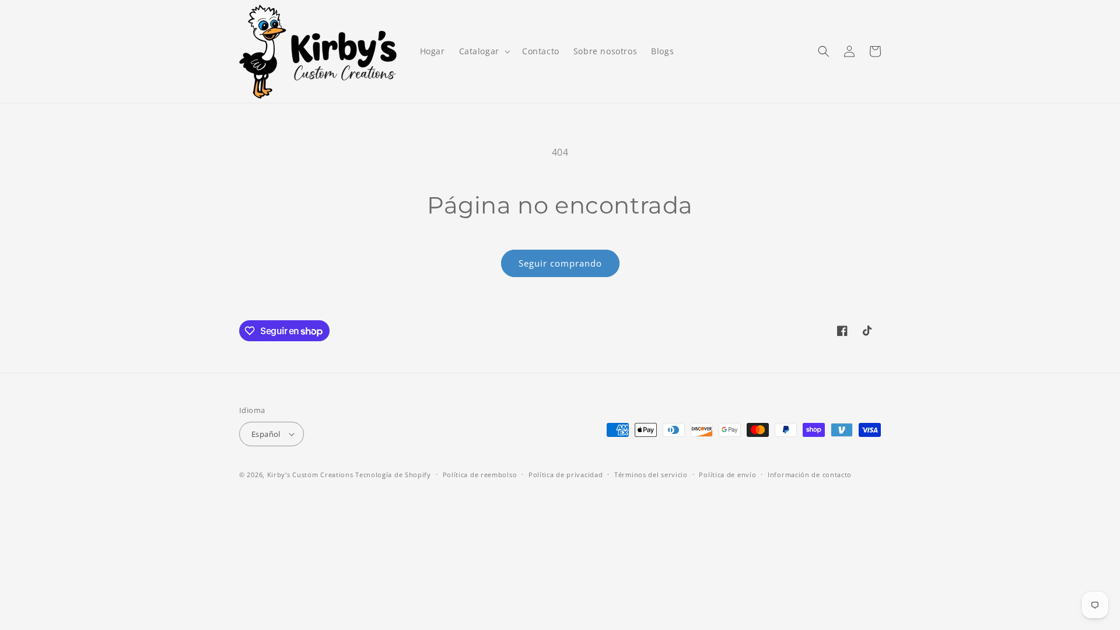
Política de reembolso (480, 474)
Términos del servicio (651, 474)
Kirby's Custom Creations (310, 474)
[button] (483, 51)
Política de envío (727, 474)
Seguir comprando (560, 263)
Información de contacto (810, 474)
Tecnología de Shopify (393, 474)
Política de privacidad (565, 474)
